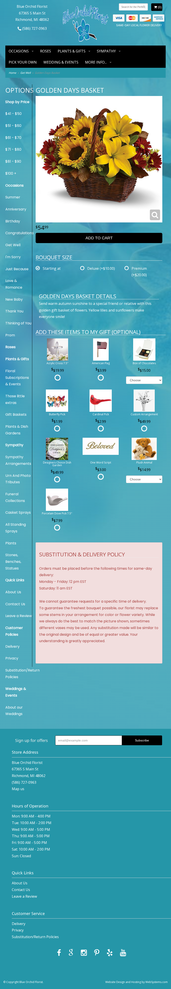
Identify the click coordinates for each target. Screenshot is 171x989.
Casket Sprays (18, 512)
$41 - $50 (13, 113)
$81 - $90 (13, 161)
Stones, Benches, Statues (13, 561)
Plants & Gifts (72, 51)
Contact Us (15, 604)
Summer (12, 197)
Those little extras (15, 399)
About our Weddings (14, 711)
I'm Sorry (13, 257)
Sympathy (106, 51)
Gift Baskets (15, 414)
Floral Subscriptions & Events (17, 377)
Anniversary (15, 209)
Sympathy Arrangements (18, 460)
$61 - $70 (13, 137)
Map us (18, 788)
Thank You (14, 311)
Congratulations (18, 233)
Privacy (11, 658)
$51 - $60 (13, 125)
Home (12, 73)
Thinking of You (18, 323)
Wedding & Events (60, 62)
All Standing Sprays (15, 528)
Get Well (25, 73)
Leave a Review (18, 615)
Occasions (19, 51)
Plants (10, 543)
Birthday (12, 221)
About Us (13, 592)
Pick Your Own (23, 62)
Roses (45, 51)
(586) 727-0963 (34, 28)
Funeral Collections (15, 497)
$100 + (10, 173)
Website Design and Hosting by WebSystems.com (136, 982)
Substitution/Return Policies (18, 673)
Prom (10, 335)
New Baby (14, 299)
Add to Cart (99, 238)
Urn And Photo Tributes (18, 479)
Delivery (12, 646)
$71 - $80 (13, 149)
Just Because (16, 269)
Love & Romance (13, 284)
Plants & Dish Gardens (16, 430)
